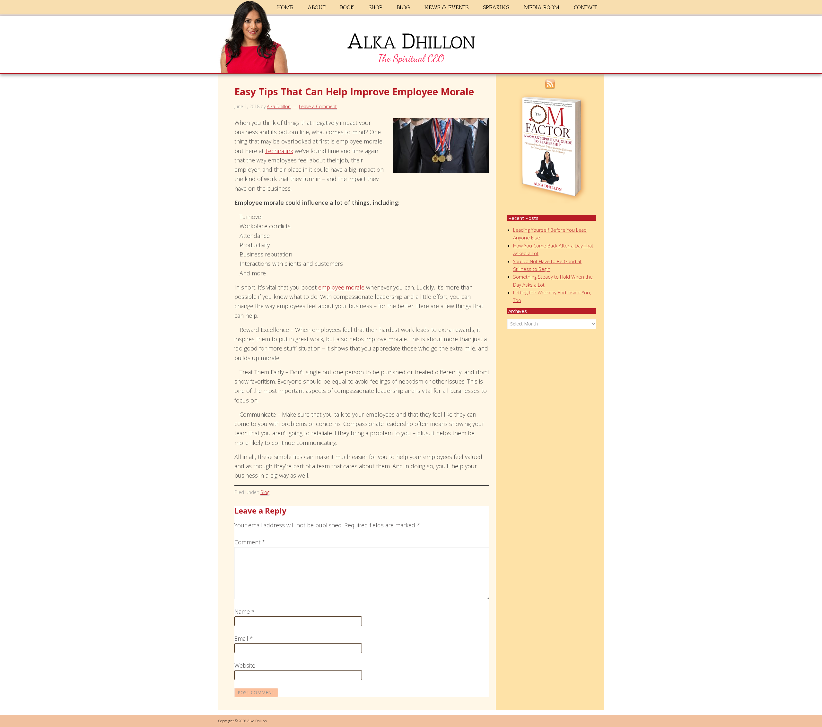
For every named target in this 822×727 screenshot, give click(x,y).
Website (244, 665)
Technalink (279, 151)
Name (244, 611)
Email (243, 638)
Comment (249, 542)
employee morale (341, 287)
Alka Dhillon (411, 46)
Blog (264, 492)
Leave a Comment (318, 106)
